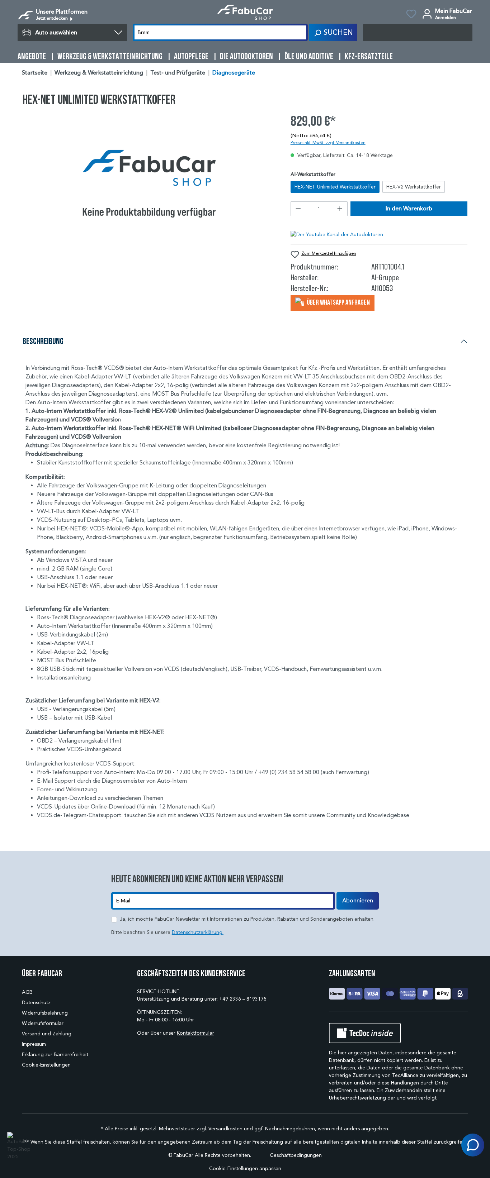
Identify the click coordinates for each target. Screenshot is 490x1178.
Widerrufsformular (42, 1023)
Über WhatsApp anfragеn (338, 302)
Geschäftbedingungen (296, 1155)
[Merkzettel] (411, 15)
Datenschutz (36, 1003)
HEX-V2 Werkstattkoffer (413, 187)
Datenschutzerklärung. (197, 932)
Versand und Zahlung (46, 1034)
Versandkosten (225, 1129)
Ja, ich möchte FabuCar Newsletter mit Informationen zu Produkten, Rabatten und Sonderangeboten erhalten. (247, 919)
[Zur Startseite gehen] (245, 12)
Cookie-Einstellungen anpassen (245, 1168)
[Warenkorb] (417, 32)
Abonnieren (357, 900)
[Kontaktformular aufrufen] (473, 1145)
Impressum (34, 1044)
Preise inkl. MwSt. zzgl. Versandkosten (328, 142)
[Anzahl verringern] (298, 208)
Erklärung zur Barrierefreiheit (55, 1054)
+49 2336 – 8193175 (243, 999)
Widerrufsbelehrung (45, 1013)
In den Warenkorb (409, 208)
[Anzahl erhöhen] (340, 208)
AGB (27, 992)
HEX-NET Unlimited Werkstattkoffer (335, 187)
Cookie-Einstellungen (46, 1065)
